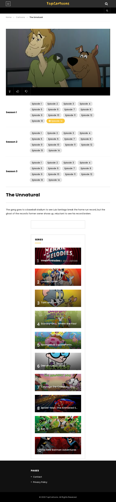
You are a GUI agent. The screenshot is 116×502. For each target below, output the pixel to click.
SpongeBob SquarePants (56, 344)
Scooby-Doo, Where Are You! (58, 323)
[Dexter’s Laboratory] (58, 361)
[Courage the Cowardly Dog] (58, 382)
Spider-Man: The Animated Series (61, 408)
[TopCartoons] (58, 4)
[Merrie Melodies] (58, 256)
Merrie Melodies (50, 260)
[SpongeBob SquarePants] (58, 340)
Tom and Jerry (50, 302)
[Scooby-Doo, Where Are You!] (58, 319)
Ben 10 (44, 429)
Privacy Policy (40, 482)
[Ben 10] (58, 424)
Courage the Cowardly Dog (57, 386)
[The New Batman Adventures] (58, 445)
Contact (37, 476)
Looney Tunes (49, 281)
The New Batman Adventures (58, 450)
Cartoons (20, 17)
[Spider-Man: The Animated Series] (58, 403)
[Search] (106, 4)
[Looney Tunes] (58, 277)
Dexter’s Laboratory (53, 365)
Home (8, 17)
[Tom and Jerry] (58, 298)
